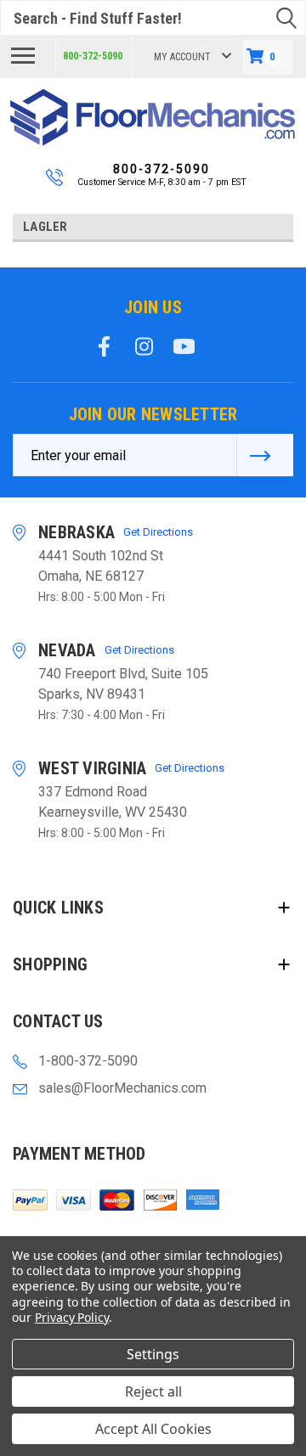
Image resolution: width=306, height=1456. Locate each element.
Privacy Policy (72, 1317)
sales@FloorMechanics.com (122, 1088)
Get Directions (158, 532)
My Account (182, 57)
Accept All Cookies (153, 1428)
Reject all (153, 1391)
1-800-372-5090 (88, 1061)
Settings (153, 1354)
